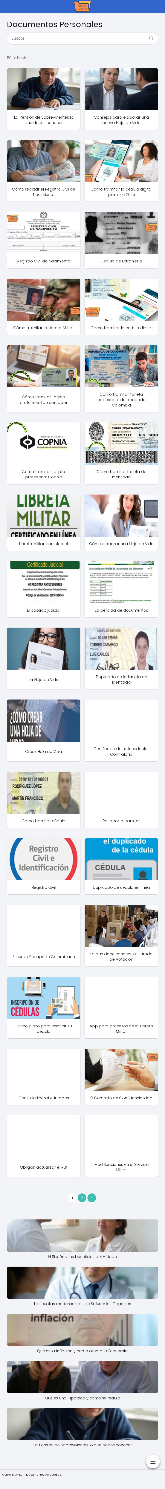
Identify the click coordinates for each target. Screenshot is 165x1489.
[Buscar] (149, 36)
